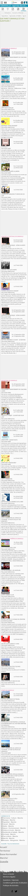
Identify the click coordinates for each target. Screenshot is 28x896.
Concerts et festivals (18, 13)
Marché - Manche (8, 838)
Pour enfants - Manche (10, 836)
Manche (3, 858)
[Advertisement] (14, 35)
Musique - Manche (9, 820)
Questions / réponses (11, 880)
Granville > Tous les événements (10, 844)
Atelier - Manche (8, 826)
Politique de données (10, 885)
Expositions (5, 16)
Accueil (3, 847)
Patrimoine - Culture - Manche (13, 818)
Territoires (4, 850)
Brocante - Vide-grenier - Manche (14, 840)
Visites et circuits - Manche (11, 830)
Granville (4, 861)
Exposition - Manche (9, 822)
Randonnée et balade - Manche (13, 832)
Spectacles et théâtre (15, 16)
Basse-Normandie (8, 854)
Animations (7, 13)
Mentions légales (9, 877)
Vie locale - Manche (9, 834)
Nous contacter (8, 874)
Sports (24, 16)
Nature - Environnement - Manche (14, 828)
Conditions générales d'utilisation (15, 883)
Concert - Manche (9, 824)
